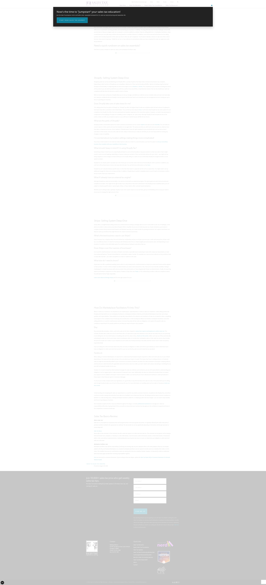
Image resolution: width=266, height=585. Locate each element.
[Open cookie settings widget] (2, 582)
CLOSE (211, 4)
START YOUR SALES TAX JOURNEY (72, 20)
